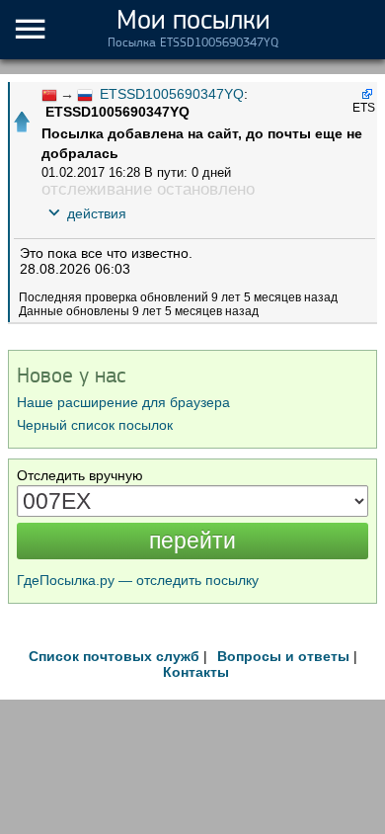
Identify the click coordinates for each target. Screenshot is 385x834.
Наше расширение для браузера (123, 402)
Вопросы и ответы (283, 656)
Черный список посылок (95, 425)
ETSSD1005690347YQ (172, 94)
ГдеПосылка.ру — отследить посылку (138, 580)
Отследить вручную (80, 475)
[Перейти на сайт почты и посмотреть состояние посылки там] (365, 93)
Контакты (196, 672)
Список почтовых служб (114, 656)
